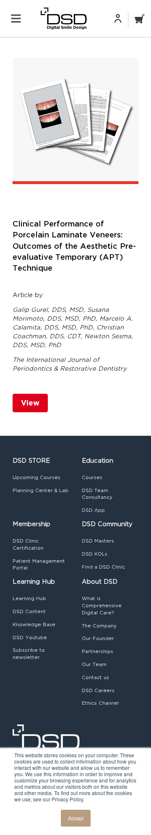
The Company (99, 626)
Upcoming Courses (36, 477)
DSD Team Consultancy (97, 493)
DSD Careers (98, 690)
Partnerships (97, 651)
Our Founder (98, 638)
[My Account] (118, 18)
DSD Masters (98, 541)
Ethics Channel (100, 703)
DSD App (93, 510)
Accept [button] (75, 818)
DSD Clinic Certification (28, 544)
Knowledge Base (34, 624)
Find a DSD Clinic (103, 567)
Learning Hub (29, 598)
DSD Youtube (30, 637)
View (30, 402)
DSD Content (29, 611)
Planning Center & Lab (40, 490)
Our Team (94, 664)
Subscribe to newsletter (29, 653)
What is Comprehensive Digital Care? (102, 605)
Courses (92, 477)
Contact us (95, 677)
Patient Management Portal (39, 564)
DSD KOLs (94, 554)
